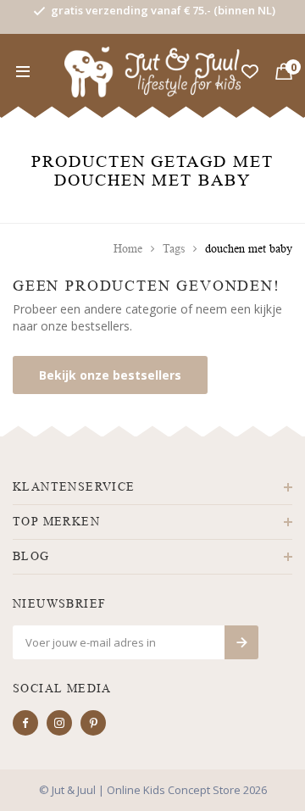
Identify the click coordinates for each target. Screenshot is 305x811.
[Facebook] (25, 723)
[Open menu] (23, 72)
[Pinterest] (93, 723)
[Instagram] (59, 723)
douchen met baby (248, 248)
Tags (174, 248)
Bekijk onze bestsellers (110, 375)
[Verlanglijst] (249, 72)
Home (128, 248)
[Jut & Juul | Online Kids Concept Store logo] (152, 71)
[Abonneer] (241, 642)
